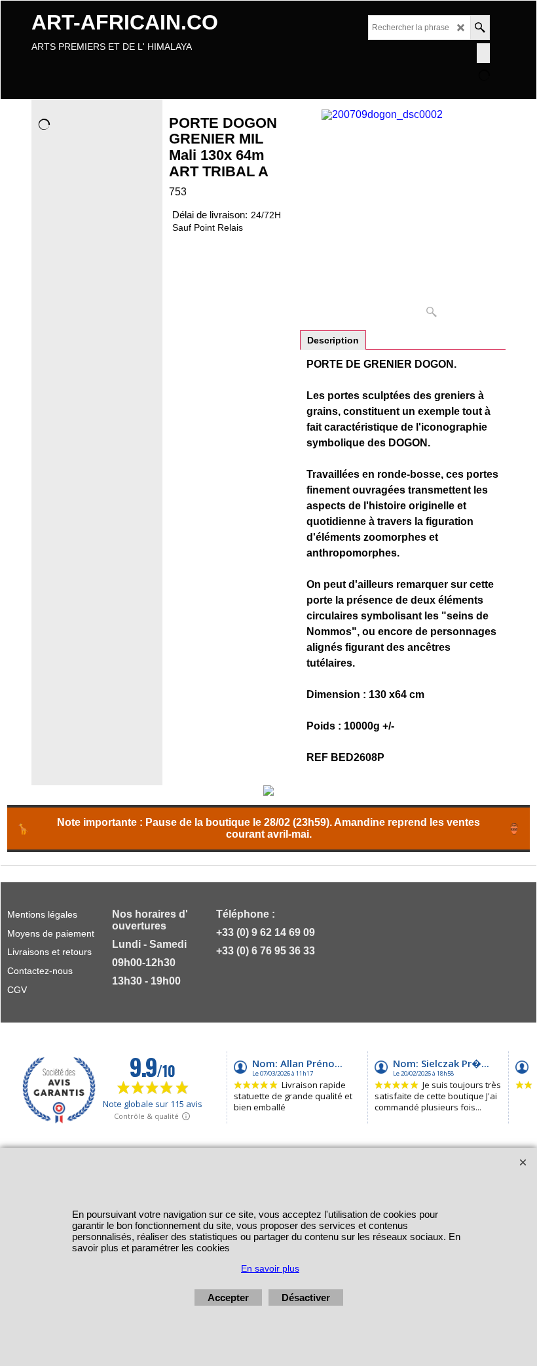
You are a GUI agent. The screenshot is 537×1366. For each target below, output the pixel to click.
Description (333, 340)
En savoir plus (270, 1268)
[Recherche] (479, 27)
